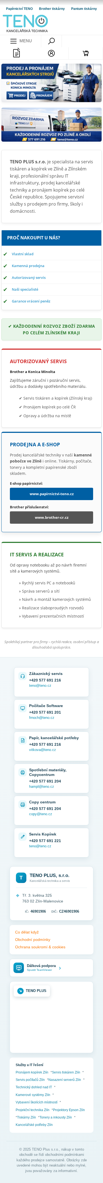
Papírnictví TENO (20, 9)
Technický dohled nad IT (34, 1087)
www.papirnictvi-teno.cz (52, 493)
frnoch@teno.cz (41, 718)
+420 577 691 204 (45, 781)
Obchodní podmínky (32, 939)
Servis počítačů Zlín (30, 1080)
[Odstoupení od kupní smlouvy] (17, 53)
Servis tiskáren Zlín (66, 1072)
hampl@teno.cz (41, 786)
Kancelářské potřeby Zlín (34, 1125)
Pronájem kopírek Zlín (32, 1072)
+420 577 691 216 (45, 680)
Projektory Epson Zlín (69, 1110)
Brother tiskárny (52, 9)
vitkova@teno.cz (42, 750)
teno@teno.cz (40, 685)
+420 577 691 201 (45, 712)
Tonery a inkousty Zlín (56, 1117)
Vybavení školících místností (36, 1102)
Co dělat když (27, 932)
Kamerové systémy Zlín (33, 1095)
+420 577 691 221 (45, 841)
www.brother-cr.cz (51, 517)
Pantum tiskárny (84, 9)
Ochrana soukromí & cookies (40, 947)
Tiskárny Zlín (26, 1117)
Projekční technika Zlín (32, 1110)
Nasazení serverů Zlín (64, 1080)
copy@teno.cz (40, 814)
